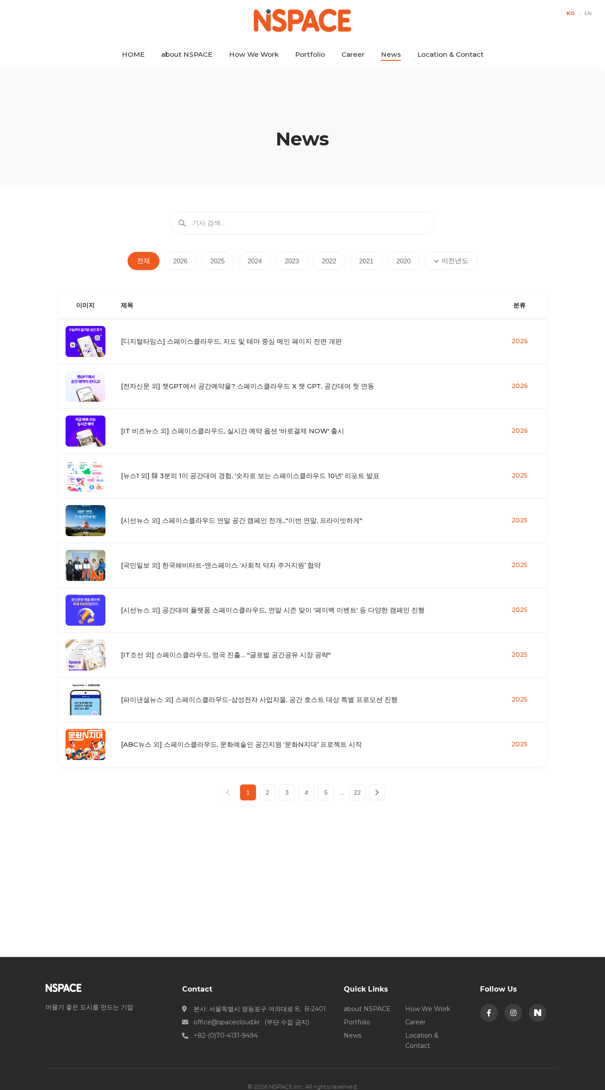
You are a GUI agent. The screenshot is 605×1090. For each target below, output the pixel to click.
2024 (255, 261)
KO (570, 13)
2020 (403, 261)
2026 (180, 261)
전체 (143, 260)
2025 (217, 261)
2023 (292, 261)
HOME (133, 54)
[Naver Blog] (538, 1013)
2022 (329, 261)
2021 (366, 261)
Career (353, 54)
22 (357, 792)
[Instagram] (513, 1013)
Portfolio (310, 54)
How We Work (254, 54)
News (391, 54)
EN (588, 13)
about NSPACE (187, 54)
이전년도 (455, 260)
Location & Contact (450, 54)
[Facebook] (489, 1013)
